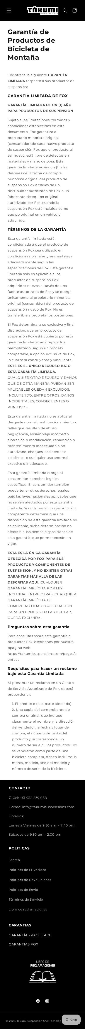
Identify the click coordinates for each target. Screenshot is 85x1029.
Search (14, 860)
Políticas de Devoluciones (30, 880)
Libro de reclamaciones (28, 909)
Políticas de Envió (23, 890)
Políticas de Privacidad (27, 870)
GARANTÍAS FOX (23, 944)
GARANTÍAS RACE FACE (30, 935)
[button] (9, 10)
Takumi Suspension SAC (33, 1020)
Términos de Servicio (26, 899)
